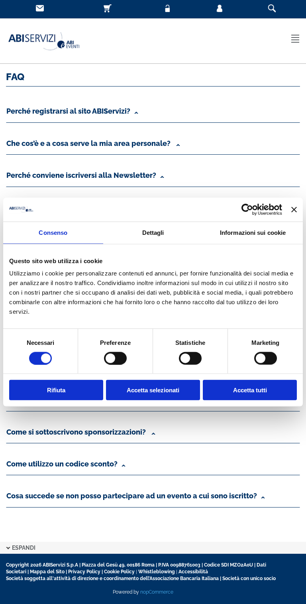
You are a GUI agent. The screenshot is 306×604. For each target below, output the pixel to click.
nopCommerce (156, 592)
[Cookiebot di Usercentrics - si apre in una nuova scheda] (247, 209)
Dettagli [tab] (153, 232)
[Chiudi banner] (294, 209)
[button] (153, 113)
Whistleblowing (156, 571)
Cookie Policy (119, 571)
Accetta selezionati (153, 390)
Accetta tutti (250, 390)
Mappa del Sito (47, 571)
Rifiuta (56, 390)
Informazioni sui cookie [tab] (253, 232)
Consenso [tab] (53, 232)
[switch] (115, 358)
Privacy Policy (84, 571)
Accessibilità (193, 571)
